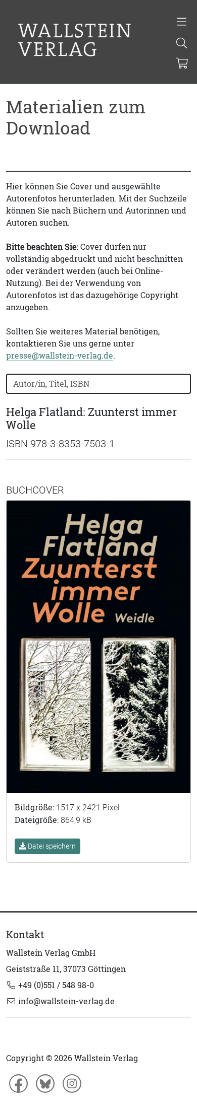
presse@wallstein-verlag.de (59, 355)
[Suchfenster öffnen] (181, 43)
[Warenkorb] (182, 64)
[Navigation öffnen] (181, 22)
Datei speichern (51, 846)
